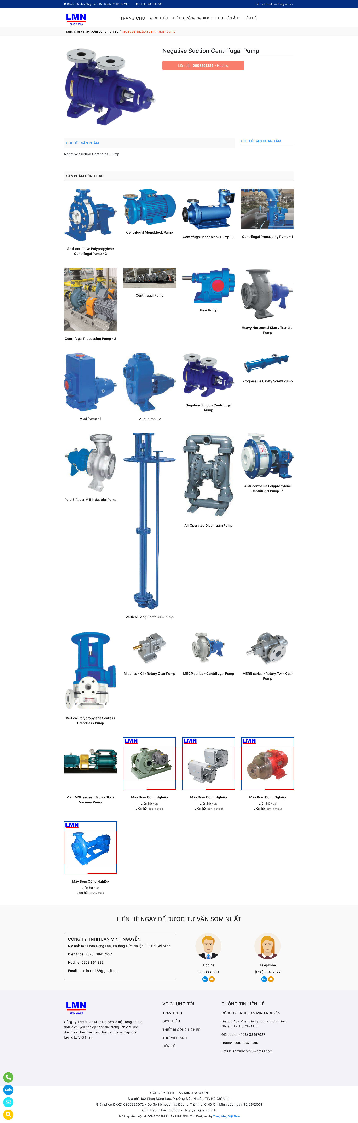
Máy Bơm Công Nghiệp (149, 797)
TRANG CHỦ (132, 18)
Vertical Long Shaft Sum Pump (150, 617)
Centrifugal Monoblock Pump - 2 (209, 237)
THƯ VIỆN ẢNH (228, 18)
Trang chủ (72, 31)
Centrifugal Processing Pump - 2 (90, 339)
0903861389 (203, 65)
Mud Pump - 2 (149, 419)
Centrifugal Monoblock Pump (149, 232)
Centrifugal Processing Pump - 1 (267, 237)
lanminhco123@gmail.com (99, 971)
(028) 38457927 (99, 954)
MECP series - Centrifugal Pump (208, 673)
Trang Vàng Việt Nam (226, 1116)
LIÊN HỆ (250, 18)
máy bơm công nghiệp (101, 31)
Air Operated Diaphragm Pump (208, 525)
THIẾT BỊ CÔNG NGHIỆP (190, 18)
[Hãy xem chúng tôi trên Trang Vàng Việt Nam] (5, 1114)
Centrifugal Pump (149, 295)
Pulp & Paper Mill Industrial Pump (90, 500)
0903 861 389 (92, 962)
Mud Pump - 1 (91, 419)
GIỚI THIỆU (159, 18)
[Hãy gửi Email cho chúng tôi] (5, 1102)
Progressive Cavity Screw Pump (267, 381)
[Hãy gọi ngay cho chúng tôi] (5, 1077)
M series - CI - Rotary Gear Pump (149, 673)
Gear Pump (208, 310)
